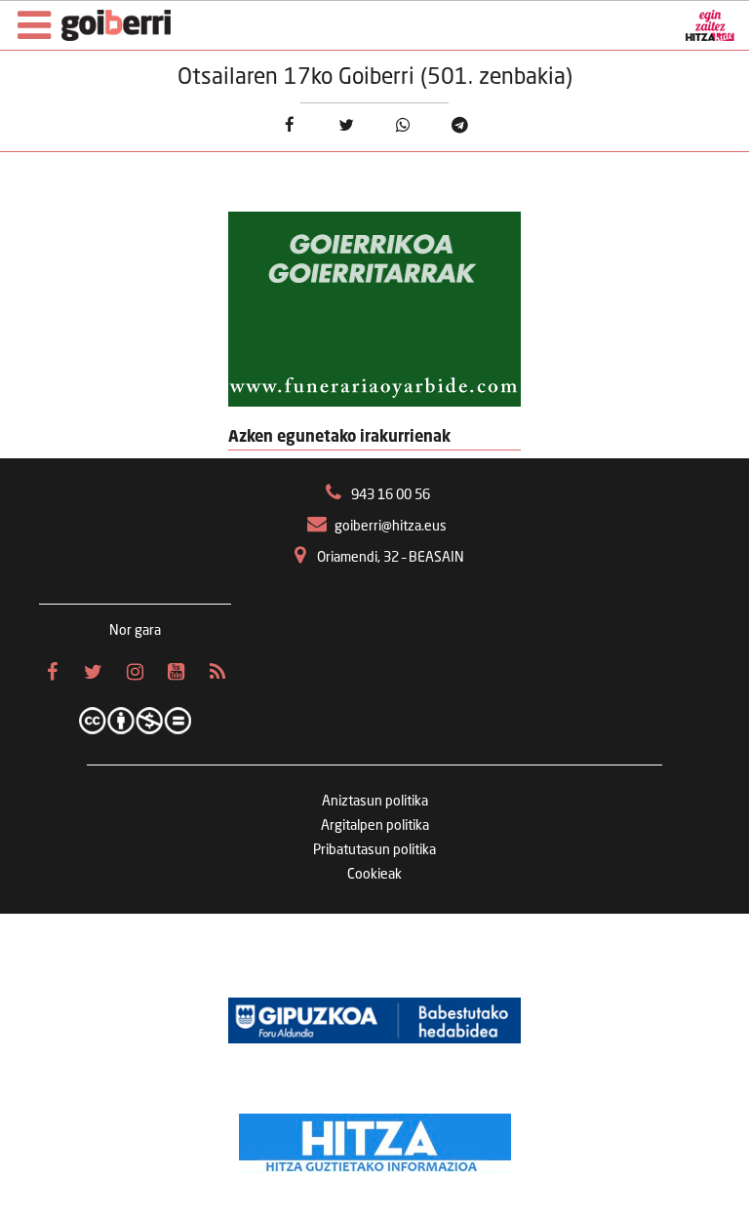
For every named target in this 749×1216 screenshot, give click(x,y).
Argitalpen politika (375, 826)
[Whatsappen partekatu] (403, 125)
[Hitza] (375, 1138)
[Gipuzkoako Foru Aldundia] (374, 1021)
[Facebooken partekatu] (289, 125)
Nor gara (135, 631)
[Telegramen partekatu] (460, 125)
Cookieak (374, 875)
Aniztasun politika (375, 801)
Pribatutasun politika (374, 850)
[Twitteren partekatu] (346, 125)
